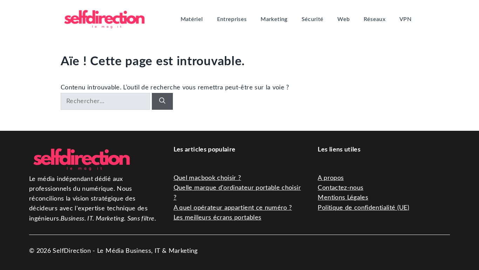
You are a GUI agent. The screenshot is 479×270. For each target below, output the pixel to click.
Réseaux (374, 19)
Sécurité (313, 19)
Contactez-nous (340, 188)
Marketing (274, 19)
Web (343, 19)
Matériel (192, 19)
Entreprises (232, 19)
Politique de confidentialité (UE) (363, 208)
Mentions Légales (343, 198)
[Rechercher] (162, 101)
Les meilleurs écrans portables (218, 218)
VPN (405, 19)
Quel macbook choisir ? (207, 178)
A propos (331, 178)
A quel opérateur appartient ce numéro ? (233, 208)
